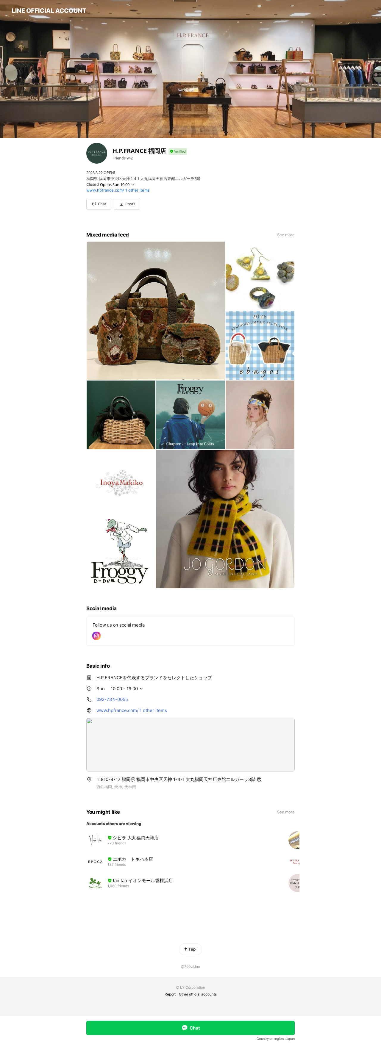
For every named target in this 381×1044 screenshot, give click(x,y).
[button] (127, 204)
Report (170, 994)
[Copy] (259, 779)
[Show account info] (177, 151)
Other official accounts (198, 994)
